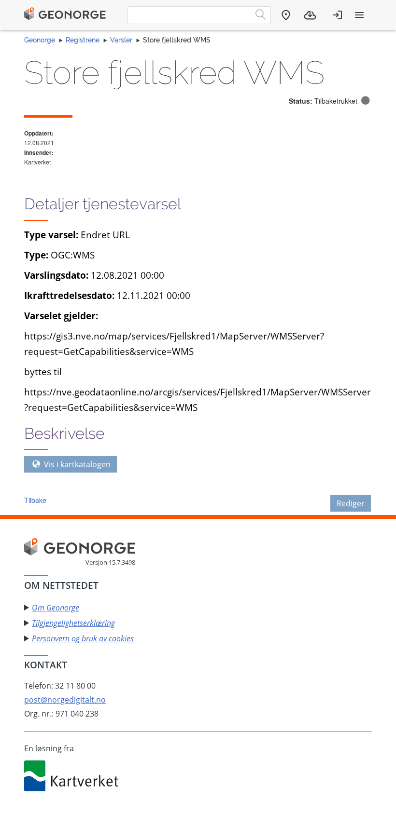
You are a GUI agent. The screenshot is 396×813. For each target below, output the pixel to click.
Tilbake (35, 500)
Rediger (351, 503)
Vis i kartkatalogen (76, 464)
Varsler (121, 40)
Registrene (82, 40)
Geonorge (39, 40)
